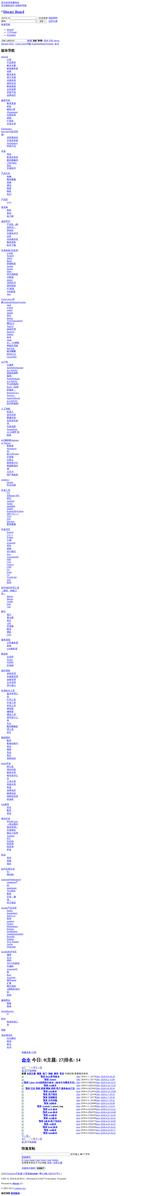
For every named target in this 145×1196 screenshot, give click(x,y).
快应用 (10, 846)
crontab (46, 1106)
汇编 (9, 540)
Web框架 (11, 291)
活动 (46, 40)
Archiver (11, 1173)
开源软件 (11, 168)
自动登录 (43, 18)
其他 (9, 213)
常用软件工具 (8, 690)
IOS (8, 838)
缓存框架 (11, 285)
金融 (9, 176)
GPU (9, 635)
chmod (52, 1079)
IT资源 (10, 121)
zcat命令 (53, 1115)
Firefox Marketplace (12, 925)
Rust (9, 975)
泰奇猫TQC (12, 463)
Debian (10, 334)
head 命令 (53, 1127)
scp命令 (52, 1085)
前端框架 (11, 263)
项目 (9, 864)
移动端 (10, 874)
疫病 (9, 1006)
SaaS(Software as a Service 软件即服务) (13, 401)
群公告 (10, 766)
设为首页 (5, 2)
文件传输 (52, 1100)
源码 (9, 960)
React (9, 261)
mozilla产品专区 (9, 908)
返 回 (24, 1070)
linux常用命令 (53, 1076)
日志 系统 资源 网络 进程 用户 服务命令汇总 (53, 1088)
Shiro (9, 271)
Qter (78, 1076)
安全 (9, 752)
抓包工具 (11, 705)
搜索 (29, 40)
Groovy (10, 564)
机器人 (10, 411)
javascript (11, 543)
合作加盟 (11, 89)
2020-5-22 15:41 (108, 1085)
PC (8, 872)
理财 (3, 1030)
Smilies (55, 1160)
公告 (9, 59)
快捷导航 (5, 24)
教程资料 (11, 242)
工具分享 (11, 781)
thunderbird (12, 913)
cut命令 (52, 1130)
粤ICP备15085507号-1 (49, 1173)
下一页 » (26, 1136)
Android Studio (10, 502)
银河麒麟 (11, 351)
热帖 (50, 1073)
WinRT (10, 509)
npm (9, 604)
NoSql (10, 659)
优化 (9, 545)
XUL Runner (13, 941)
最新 (39, 1073)
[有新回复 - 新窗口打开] (23, 1077)
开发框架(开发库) (9, 250)
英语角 (4, 207)
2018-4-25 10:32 (108, 1118)
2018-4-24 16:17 (108, 1130)
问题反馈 (11, 80)
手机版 (19, 1173)
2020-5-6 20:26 (108, 1088)
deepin (10, 318)
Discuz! (16, 1183)
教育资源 (11, 103)
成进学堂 (5, 221)
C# (8, 574)
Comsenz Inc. (20, 1188)
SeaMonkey (12, 931)
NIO (9, 294)
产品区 (4, 199)
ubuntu (10, 313)
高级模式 (26, 1157)
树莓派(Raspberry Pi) (12, 448)
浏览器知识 (12, 137)
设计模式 (11, 551)
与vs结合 (11, 891)
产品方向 (5, 173)
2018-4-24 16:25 (108, 1124)
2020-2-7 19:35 (108, 1094)
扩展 (9, 983)
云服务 (10, 365)
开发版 (10, 626)
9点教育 (5, 804)
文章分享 (11, 124)
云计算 (4, 362)
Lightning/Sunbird (15, 934)
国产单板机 (12, 474)
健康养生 (5, 1000)
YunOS (10, 326)
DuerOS (10, 332)
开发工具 (5, 490)
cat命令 (52, 1124)
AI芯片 (10, 471)
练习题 (10, 216)
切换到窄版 (21, 5)
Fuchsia (10, 841)
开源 (3, 151)
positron (10, 921)
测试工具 (11, 714)
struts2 (10, 280)
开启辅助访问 (8, 5)
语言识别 (11, 414)
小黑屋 (26, 1173)
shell (9, 305)
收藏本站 (14, 2)
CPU (9, 623)
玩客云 (10, 460)
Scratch (10, 532)
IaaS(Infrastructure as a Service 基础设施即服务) (15, 371)
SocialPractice (7, 1011)
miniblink (11, 506)
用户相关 (52, 1094)
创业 (3, 855)
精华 (56, 1073)
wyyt (9, 202)
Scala (9, 572)
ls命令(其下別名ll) (52, 1121)
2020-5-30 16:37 (108, 1082)
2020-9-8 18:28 (108, 1076)
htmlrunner (12, 888)
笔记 (9, 194)
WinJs (9, 258)
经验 (9, 861)
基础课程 (5, 737)
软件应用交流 (8, 869)
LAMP (10, 253)
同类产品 (11, 92)
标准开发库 (12, 157)
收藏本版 (26, 1052)
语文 (9, 807)
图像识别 (11, 417)
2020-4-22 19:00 (108, 1091)
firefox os (11, 916)
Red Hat (10, 348)
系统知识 (11, 758)
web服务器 (12, 648)
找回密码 (52, 18)
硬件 (3, 611)
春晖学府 (5, 100)
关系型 (10, 657)
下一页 (38, 1067)
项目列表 (11, 769)
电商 (9, 188)
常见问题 (11, 485)
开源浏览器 (12, 140)
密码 (3, 21)
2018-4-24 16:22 (108, 1127)
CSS (9, 562)
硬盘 (9, 629)
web (9, 580)
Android (10, 836)
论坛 (11, 35)
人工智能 (5, 408)
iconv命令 (52, 1112)
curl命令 (53, 1118)
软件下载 (11, 245)
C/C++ (10, 535)
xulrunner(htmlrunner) (11, 879)
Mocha (10, 596)
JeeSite (10, 266)
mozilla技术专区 (9, 952)
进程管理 (11, 673)
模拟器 (10, 708)
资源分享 (11, 784)
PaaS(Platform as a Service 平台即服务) (13, 381)
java (8, 554)
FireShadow (12, 143)
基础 (9, 118)
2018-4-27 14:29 (108, 1115)
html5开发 (6, 763)
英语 (9, 813)
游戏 (9, 182)
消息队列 (11, 282)
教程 (9, 894)
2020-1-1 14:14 (108, 1106)
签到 (9, 210)
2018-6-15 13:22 (108, 1109)
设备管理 (11, 679)
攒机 (9, 632)
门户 (12, 32)
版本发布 (11, 74)
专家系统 (11, 426)
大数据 (10, 277)
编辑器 (10, 711)
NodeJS (10, 256)
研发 (9, 106)
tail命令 (52, 1103)
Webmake (11, 947)
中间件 (10, 662)
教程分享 (11, 772)
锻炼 (9, 1003)
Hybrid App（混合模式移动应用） (12, 824)
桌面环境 (11, 329)
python (10, 307)
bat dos (10, 482)
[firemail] (12, 12)
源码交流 (11, 83)
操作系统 (5, 670)
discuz (56, 40)
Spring (10, 269)
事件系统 (11, 986)
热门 (45, 1073)
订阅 (34, 1052)
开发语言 (5, 529)
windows (5, 480)
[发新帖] (31, 1070)
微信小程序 (12, 833)
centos (9, 310)
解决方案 (11, 65)
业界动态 (11, 95)
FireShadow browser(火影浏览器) (9, 132)
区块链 (10, 665)
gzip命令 (52, 1091)
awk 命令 (52, 1109)
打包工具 (11, 699)
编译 (9, 954)
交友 (51, 40)
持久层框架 (12, 274)
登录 (49, 1162)
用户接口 (11, 685)
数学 (9, 740)
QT (8, 493)
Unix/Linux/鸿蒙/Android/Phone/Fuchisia (34, 44)
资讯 (9, 154)
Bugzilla (10, 936)
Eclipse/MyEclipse (15, 511)
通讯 (9, 185)
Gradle (10, 601)
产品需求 (11, 62)
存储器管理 (12, 676)
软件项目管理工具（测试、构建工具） (10, 590)
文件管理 (11, 682)
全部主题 (31, 1073)
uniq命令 (52, 1133)
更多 (9, 849)
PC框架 (10, 288)
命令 (57, 44)
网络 (9, 749)
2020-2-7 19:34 (108, 1097)
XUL (9, 957)
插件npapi (11, 980)
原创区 (10, 230)
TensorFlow (12, 429)
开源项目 (11, 830)
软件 (3, 1019)
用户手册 (11, 77)
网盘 (9, 191)
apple (9, 340)
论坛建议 (11, 1038)
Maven (10, 599)
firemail (10, 29)
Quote (43, 1160)
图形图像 (11, 179)
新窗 (24, 1073)
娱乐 (9, 1044)
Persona (10, 929)
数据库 (4, 654)
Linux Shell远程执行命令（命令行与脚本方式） (52, 1082)
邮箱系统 (11, 86)
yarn (9, 606)
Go (8, 569)
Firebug (10, 939)
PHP (9, 559)
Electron (10, 521)
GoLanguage (13, 557)
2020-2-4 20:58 (108, 1103)
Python (10, 537)
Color (26, 1160)
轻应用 (10, 843)
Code (48, 1160)
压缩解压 (52, 1097)
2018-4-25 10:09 (108, 1121)
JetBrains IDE (13, 495)
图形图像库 (12, 160)
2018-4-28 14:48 (108, 1112)
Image (32, 1160)
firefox (10, 910)
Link (38, 1160)
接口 (9, 614)
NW (9, 519)
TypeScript (12, 577)
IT (8, 1014)
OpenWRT (12, 357)
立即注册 (52, 21)
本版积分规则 (28, 1168)
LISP (9, 567)
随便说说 (11, 793)
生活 (9, 1047)
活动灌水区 (12, 239)
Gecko (10, 944)
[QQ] (4, 1173)
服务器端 (5, 640)
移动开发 (5, 818)
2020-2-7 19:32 (108, 1100)
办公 (9, 723)
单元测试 (11, 902)
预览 (43, 1076)
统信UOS (11, 354)
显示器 (10, 617)
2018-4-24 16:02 (108, 1133)
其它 (9, 315)
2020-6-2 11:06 (108, 1079)
